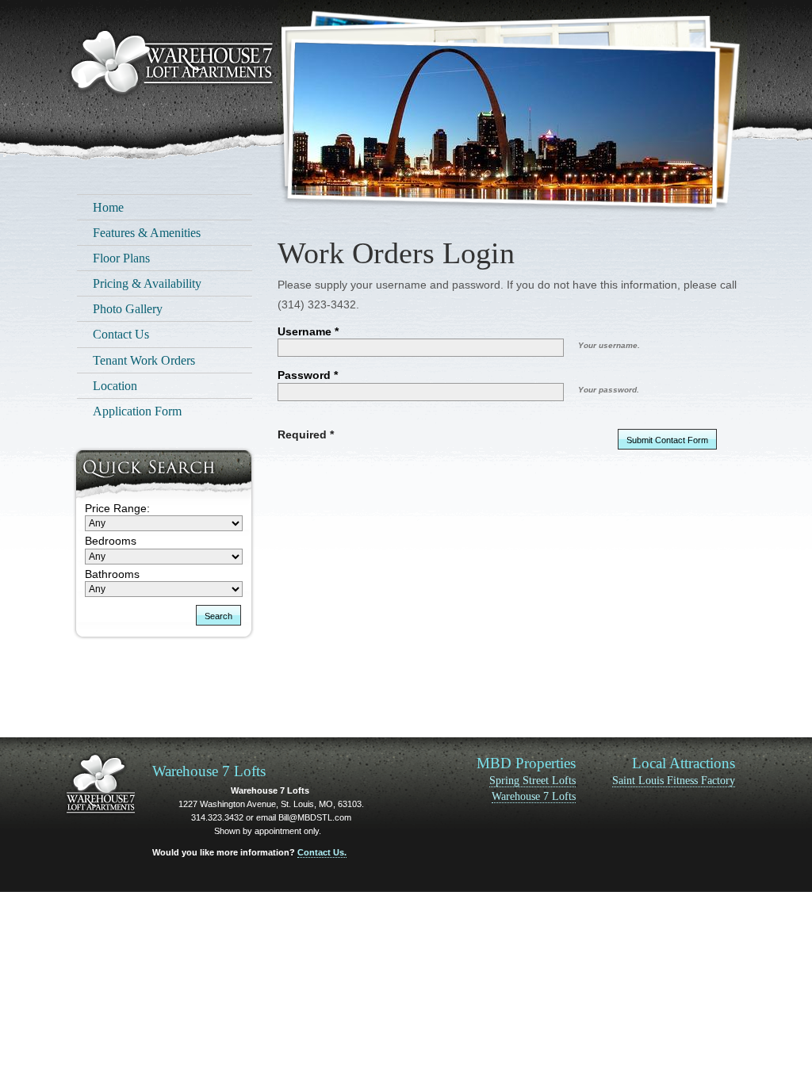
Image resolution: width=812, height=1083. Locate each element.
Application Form (137, 411)
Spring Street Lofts (532, 780)
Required (302, 434)
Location (115, 385)
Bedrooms (110, 540)
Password (304, 375)
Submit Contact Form (667, 440)
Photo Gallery (128, 309)
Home (108, 207)
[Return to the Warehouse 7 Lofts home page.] (171, 64)
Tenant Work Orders (144, 360)
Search (218, 616)
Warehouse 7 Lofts (534, 796)
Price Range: (117, 508)
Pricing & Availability (147, 283)
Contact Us (121, 334)
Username (304, 331)
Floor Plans (121, 258)
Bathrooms (112, 574)
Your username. (609, 345)
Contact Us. (322, 852)
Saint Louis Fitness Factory (673, 780)
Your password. (608, 389)
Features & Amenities (147, 232)
